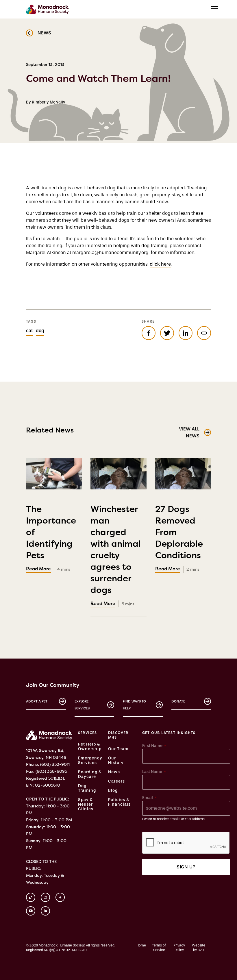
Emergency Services (90, 760)
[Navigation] (214, 8)
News (114, 772)
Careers (116, 781)
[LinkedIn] (45, 911)
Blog (113, 790)
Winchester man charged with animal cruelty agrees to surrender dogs (115, 554)
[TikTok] (30, 897)
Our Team (118, 749)
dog (40, 330)
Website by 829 (198, 947)
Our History (116, 760)
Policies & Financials (119, 802)
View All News (189, 432)
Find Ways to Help (134, 704)
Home (141, 945)
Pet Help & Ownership (89, 746)
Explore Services (82, 704)
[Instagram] (45, 897)
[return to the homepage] (49, 735)
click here (160, 264)
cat (29, 330)
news (44, 33)
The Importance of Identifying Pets (51, 536)
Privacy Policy (179, 947)
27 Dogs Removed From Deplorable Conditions (179, 536)
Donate (178, 701)
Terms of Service (159, 947)
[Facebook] (60, 897)
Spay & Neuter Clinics (85, 804)
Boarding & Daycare (89, 774)
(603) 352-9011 (55, 764)
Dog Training (87, 788)
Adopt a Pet (36, 701)
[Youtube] (30, 911)
